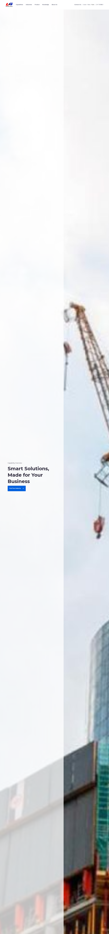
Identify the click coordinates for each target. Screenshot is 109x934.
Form (92, 4)
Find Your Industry (15, 488)
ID (102, 4)
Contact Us (77, 4)
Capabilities (19, 4)
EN (101, 4)
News (89, 4)
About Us (54, 4)
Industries (29, 4)
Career (85, 4)
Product (37, 4)
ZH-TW (98, 4)
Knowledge (45, 4)
